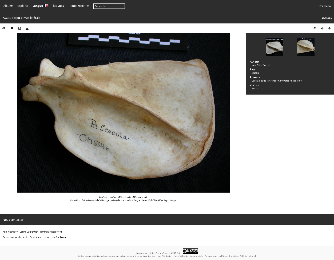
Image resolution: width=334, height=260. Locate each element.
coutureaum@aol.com (54, 237)
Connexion (325, 5)
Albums (8, 6)
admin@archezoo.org (50, 231)
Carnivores (283, 80)
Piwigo (152, 252)
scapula (255, 72)
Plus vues (57, 6)
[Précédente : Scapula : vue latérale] (322, 28)
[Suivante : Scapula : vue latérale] (329, 28)
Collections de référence (264, 80)
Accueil (6, 17)
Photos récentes (78, 6)
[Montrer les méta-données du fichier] (19, 28)
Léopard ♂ (296, 80)
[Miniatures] (315, 28)
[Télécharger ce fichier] (27, 28)
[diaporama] (12, 28)
